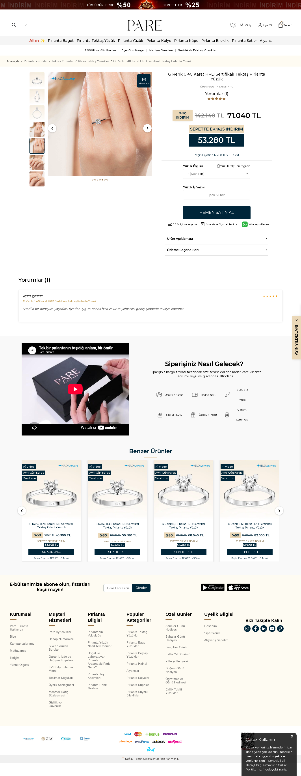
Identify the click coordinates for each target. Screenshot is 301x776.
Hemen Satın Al (216, 212)
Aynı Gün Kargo (132, 50)
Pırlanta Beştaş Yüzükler (137, 654)
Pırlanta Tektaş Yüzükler (136, 633)
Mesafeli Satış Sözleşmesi (58, 693)
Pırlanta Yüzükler (36, 61)
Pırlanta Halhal (136, 663)
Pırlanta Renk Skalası (97, 686)
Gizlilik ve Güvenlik (55, 704)
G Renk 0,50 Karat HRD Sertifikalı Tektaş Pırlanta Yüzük (184, 525)
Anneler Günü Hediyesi (175, 627)
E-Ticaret (137, 758)
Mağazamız (18, 650)
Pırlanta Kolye (158, 41)
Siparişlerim (212, 633)
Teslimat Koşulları (61, 677)
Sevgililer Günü (176, 647)
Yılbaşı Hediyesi (176, 661)
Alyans (266, 41)
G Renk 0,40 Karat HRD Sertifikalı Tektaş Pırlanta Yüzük (152, 61)
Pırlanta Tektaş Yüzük (96, 41)
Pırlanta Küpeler (137, 685)
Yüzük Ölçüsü (19, 664)
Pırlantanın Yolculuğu (95, 633)
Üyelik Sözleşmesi (61, 685)
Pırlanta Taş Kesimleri (96, 675)
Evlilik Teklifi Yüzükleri (173, 691)
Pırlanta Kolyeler (137, 677)
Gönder (141, 588)
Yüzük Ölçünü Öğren (235, 166)
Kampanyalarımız (22, 643)
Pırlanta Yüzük (130, 41)
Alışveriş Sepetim (216, 640)
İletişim (15, 657)
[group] (100, 124)
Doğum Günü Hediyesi (174, 670)
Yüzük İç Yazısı (193, 187)
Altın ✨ (37, 40)
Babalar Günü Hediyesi (175, 638)
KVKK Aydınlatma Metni (61, 668)
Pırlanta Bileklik (215, 41)
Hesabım (210, 626)
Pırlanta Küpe (186, 41)
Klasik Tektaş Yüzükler (93, 61)
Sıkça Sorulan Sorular (58, 647)
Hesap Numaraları (61, 639)
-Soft (126, 758)
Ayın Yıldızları (296, 337)
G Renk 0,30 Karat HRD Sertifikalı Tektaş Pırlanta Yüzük (51, 525)
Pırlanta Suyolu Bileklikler (137, 693)
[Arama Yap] (14, 25)
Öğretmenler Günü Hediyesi (175, 680)
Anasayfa (13, 61)
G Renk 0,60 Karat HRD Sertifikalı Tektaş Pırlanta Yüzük (250, 525)
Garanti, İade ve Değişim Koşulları (61, 658)
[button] (92, 180)
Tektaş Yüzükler (63, 61)
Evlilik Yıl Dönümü (177, 654)
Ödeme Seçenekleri (183, 250)
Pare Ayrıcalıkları (60, 632)
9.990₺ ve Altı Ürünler (100, 50)
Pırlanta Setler (244, 41)
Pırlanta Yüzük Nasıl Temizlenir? (99, 644)
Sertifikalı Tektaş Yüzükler (197, 50)
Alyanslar (132, 670)
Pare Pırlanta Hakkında (19, 627)
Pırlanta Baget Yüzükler (136, 644)
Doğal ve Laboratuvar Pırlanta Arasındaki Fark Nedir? (99, 660)
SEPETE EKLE (51, 552)
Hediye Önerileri (161, 50)
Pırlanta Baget (61, 41)
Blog (13, 636)
